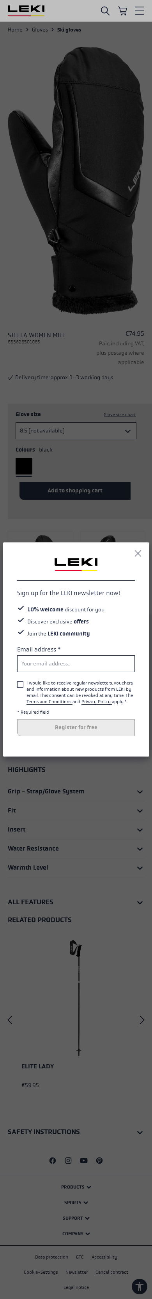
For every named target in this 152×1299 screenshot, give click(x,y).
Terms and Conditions (49, 701)
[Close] (138, 553)
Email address (39, 649)
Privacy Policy (96, 701)
